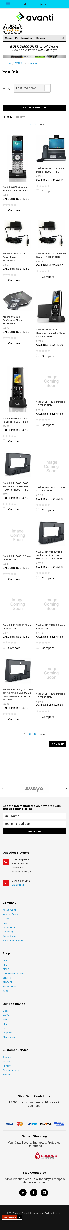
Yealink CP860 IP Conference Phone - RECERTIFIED (13, 320)
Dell (5, 960)
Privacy (7, 1065)
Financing (8, 931)
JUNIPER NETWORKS (14, 973)
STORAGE (7, 982)
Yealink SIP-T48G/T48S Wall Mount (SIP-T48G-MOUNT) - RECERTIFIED (15, 486)
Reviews (7, 1074)
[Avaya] (34, 788)
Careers (7, 918)
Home (7, 63)
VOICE (19, 63)
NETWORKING (10, 986)
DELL (5, 1028)
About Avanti (9, 909)
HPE (5, 964)
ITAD (5, 922)
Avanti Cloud (9, 936)
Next (42, 124)
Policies (7, 1061)
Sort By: (7, 88)
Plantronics (9, 1037)
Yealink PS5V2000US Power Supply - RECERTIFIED (14, 257)
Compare (58, 744)
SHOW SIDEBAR (32, 107)
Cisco (6, 1010)
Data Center (9, 927)
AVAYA (6, 1015)
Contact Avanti (11, 1070)
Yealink (32, 63)
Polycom (7, 1032)
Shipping (7, 1057)
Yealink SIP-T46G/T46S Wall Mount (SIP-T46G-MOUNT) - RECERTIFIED (49, 555)
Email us (17, 884)
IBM (5, 1019)
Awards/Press (10, 914)
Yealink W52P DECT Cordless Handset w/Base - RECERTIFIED (50, 333)
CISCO (6, 969)
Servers (7, 977)
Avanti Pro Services (13, 940)
